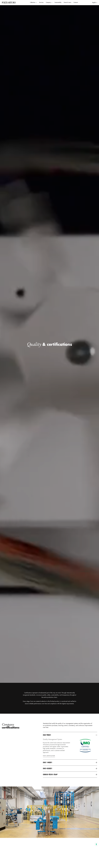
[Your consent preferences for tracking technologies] (96, 844)
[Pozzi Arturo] (9, 2)
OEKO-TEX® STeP (50, 774)
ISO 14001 (47, 762)
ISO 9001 (47, 735)
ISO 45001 (47, 768)
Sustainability (58, 2)
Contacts (76, 2)
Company (48, 2)
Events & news (67, 2)
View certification (49, 755)
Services (41, 2)
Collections (32, 2)
